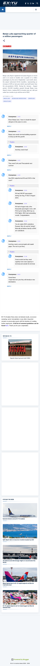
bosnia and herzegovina (19, 98)
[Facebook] (25, 3)
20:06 (18, 241)
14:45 (18, 175)
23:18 (25, 221)
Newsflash (31, 98)
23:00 (25, 203)
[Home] (2, 9)
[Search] (37, 3)
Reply (9, 126)
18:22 (25, 146)
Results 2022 (7, 101)
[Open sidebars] (36, 9)
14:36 (18, 131)
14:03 (18, 116)
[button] (4, 41)
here (7, 325)
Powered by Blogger (21, 659)
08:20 (18, 274)
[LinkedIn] (33, 3)
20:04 (25, 190)
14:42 (18, 160)
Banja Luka (7, 98)
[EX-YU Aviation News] (10, 3)
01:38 (25, 256)
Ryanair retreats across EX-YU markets (14, 519)
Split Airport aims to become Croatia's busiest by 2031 (18, 540)
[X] (28, 3)
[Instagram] (30, 3)
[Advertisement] (20, 21)
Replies (12, 142)
